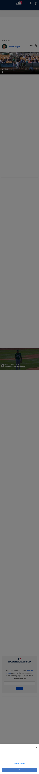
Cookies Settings (19, 764)
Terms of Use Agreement (21, 759)
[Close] (36, 747)
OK (19, 770)
